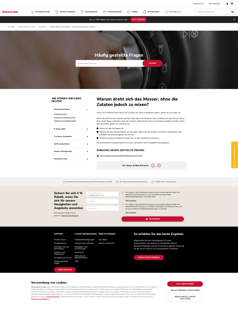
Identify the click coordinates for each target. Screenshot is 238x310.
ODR (77, 261)
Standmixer (42, 27)
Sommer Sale (175, 12)
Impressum (79, 252)
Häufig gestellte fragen (61, 262)
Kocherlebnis (153, 12)
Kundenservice (198, 4)
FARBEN (135, 12)
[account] (227, 4)
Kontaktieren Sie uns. (63, 258)
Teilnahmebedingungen (85, 239)
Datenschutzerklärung (69, 215)
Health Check (60, 239)
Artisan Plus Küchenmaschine (64, 117)
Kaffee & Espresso (67, 12)
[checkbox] (122, 193)
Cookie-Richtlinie (53, 297)
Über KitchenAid (214, 4)
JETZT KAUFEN (138, 19)
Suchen (152, 63)
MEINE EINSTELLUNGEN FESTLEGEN (185, 298)
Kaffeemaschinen (62, 144)
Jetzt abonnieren (234, 155)
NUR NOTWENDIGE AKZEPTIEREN (185, 290)
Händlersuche (65, 270)
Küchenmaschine (42, 12)
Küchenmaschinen (62, 109)
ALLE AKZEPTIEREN (185, 284)
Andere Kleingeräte (63, 151)
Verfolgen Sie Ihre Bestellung (61, 248)
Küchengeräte (91, 12)
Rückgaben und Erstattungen (81, 248)
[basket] (232, 4)
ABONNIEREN (154, 219)
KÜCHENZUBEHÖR (115, 12)
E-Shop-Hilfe (60, 129)
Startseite (10, 27)
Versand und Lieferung (84, 243)
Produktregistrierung (149, 257)
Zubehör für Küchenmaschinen (65, 121)
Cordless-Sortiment (63, 136)
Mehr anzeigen (130, 200)
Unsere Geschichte (106, 243)
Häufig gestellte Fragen (26, 27)
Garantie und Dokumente (59, 253)
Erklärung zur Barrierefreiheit (81, 257)
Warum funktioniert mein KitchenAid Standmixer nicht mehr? (121, 156)
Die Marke (102, 239)
